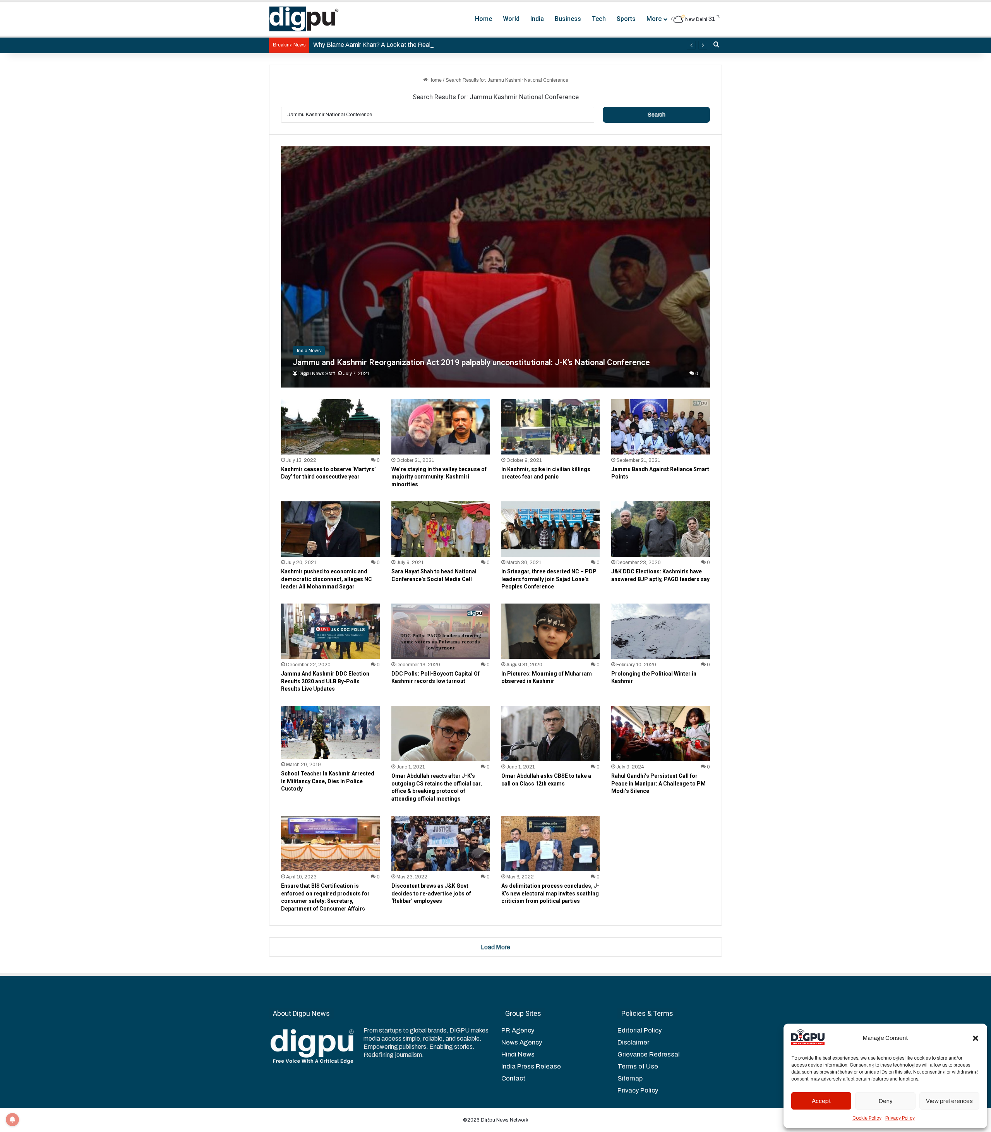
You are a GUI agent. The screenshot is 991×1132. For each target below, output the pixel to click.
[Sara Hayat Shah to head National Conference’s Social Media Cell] (440, 529)
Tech (599, 18)
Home (483, 18)
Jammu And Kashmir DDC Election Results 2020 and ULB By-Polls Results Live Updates (325, 681)
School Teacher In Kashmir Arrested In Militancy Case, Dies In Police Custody (327, 781)
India (537, 18)
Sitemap (630, 1078)
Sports (626, 18)
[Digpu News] (304, 19)
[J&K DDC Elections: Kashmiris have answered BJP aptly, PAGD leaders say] (660, 529)
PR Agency (517, 1030)
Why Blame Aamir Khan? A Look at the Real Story (380, 44)
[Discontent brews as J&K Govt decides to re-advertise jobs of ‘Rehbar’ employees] (440, 843)
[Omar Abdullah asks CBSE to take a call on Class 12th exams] (550, 733)
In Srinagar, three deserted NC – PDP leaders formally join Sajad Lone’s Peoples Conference (549, 579)
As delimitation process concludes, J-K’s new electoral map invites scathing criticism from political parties (550, 893)
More (654, 18)
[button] (975, 1038)
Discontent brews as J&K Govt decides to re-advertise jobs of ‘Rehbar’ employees (431, 893)
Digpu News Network (504, 1120)
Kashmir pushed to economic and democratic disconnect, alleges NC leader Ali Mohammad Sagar (326, 579)
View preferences (949, 1101)
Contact (513, 1078)
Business (568, 18)
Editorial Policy (639, 1030)
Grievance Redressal (648, 1054)
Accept (821, 1101)
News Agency (521, 1042)
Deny (885, 1101)
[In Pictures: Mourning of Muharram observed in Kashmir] (550, 631)
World (511, 18)
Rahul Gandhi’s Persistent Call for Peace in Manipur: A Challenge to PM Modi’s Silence (658, 783)
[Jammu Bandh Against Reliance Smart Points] (660, 427)
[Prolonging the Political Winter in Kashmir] (660, 631)
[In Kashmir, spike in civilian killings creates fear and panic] (550, 427)
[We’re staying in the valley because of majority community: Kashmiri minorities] (440, 427)
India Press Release (531, 1066)
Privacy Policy (900, 1118)
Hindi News (518, 1054)
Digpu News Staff (316, 373)
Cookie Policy (866, 1118)
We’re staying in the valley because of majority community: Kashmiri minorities (439, 476)
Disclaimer (633, 1042)
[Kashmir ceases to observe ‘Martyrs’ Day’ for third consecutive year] (330, 427)
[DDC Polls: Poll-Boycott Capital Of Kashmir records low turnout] (440, 631)
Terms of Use (637, 1066)
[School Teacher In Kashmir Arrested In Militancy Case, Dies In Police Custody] (330, 732)
